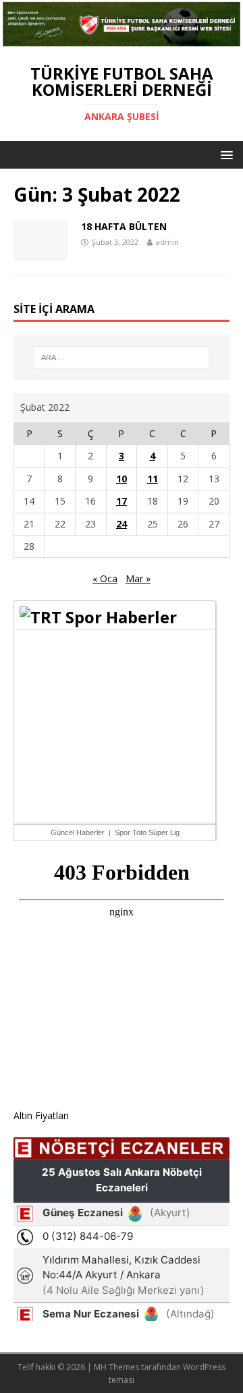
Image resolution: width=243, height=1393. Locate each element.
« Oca (104, 578)
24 (121, 523)
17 (121, 500)
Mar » (138, 578)
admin (167, 242)
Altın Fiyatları (41, 1115)
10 (121, 478)
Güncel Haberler (78, 832)
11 (152, 478)
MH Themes (116, 1367)
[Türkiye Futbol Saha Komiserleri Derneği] (121, 40)
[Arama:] (121, 357)
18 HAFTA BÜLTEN (124, 226)
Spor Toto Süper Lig (147, 832)
